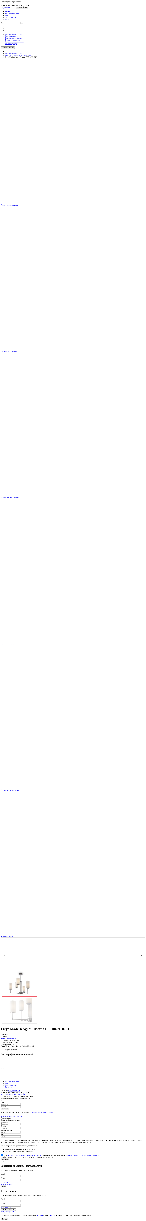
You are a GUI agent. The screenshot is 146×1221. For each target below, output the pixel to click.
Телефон (4, 1126)
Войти (7, 11)
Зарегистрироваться (8, 1209)
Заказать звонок (22, 8)
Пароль (3, 1178)
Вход (2, 1211)
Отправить (5, 1109)
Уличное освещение (12, 40)
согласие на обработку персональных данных (25, 1155)
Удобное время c (7, 1130)
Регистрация (17, 1116)
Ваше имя (4, 1122)
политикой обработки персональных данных (82, 1155)
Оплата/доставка (11, 17)
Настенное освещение (13, 36)
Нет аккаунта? (6, 1182)
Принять (4, 1219)
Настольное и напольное (14, 38)
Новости (8, 15)
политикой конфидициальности (41, 1112)
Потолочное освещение (13, 34)
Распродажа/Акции (12, 13)
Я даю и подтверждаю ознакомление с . (51, 1155)
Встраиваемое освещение (14, 42)
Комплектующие (11, 44)
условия (40, 1215)
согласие (52, 1215)
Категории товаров (8, 47)
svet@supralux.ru (14, 1091)
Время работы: (6, 6)
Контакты (8, 19)
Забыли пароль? (7, 1116)
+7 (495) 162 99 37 (7, 8)
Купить (4, 1038)
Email (3, 1174)
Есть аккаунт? (6, 1207)
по (2, 1134)
